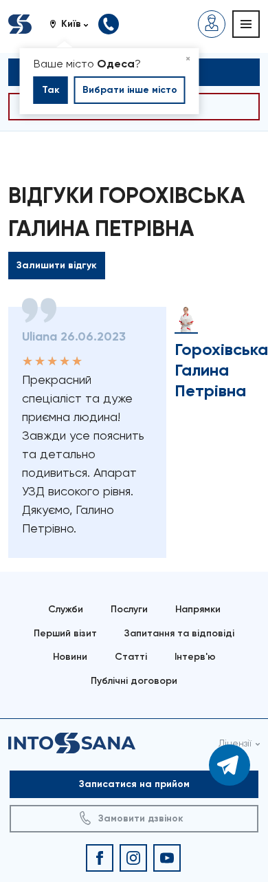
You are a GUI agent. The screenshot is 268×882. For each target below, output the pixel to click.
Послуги (129, 609)
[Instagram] (133, 858)
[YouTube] (167, 858)
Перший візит (65, 633)
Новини (70, 657)
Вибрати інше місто (129, 90)
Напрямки (198, 609)
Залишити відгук (56, 265)
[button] (74, 24)
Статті (131, 657)
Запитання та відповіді (179, 633)
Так (51, 90)
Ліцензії (235, 743)
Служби (65, 609)
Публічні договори (134, 681)
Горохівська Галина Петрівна (221, 369)
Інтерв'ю (195, 657)
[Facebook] (99, 858)
